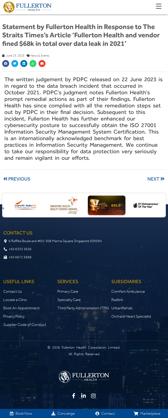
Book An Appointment (21, 308)
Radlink (117, 300)
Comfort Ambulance (128, 291)
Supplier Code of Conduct (24, 324)
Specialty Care (69, 300)
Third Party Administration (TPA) (83, 308)
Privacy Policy (13, 316)
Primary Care (67, 291)
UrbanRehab (122, 308)
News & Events (39, 55)
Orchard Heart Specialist (131, 316)
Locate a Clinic (15, 300)
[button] (5, 63)
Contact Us (12, 291)
